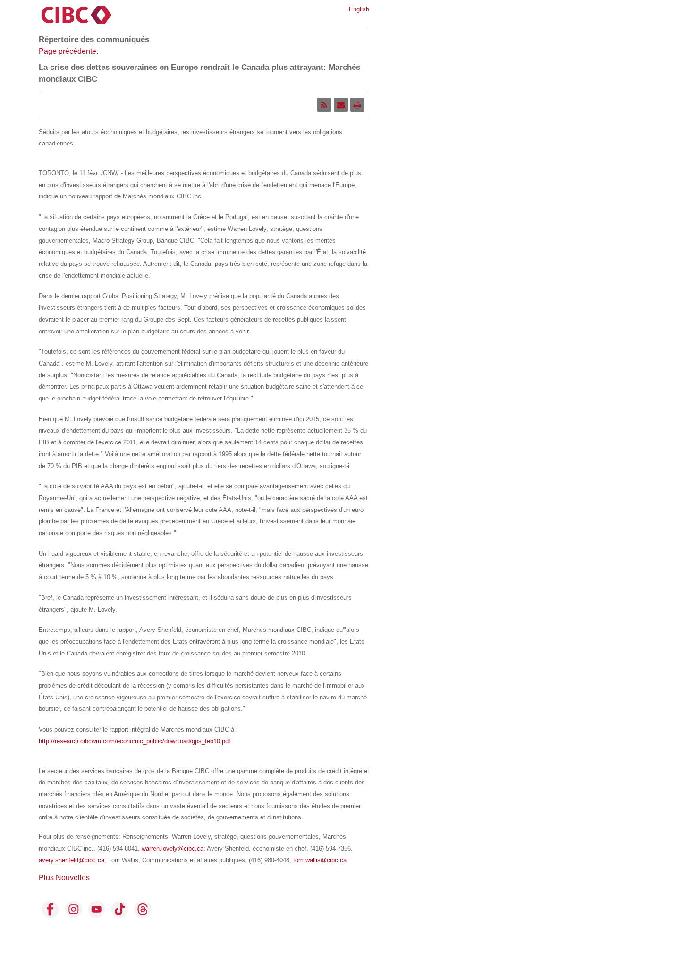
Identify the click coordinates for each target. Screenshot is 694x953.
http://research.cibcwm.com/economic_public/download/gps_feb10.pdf (134, 741)
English (359, 9)
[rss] (324, 105)
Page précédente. (68, 51)
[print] (357, 105)
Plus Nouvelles (64, 878)
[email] (341, 105)
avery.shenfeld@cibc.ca (71, 860)
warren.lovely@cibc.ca (172, 848)
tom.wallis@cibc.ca (320, 860)
